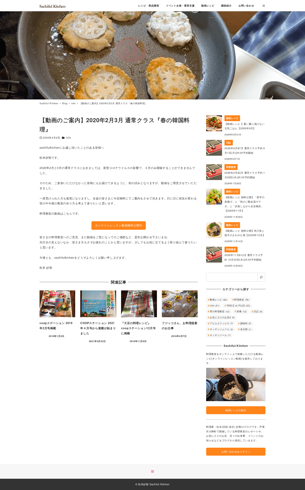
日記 (258, 311)
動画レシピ (218, 299)
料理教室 (241, 299)
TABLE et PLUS (238, 305)
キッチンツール (220, 335)
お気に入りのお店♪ (222, 317)
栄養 (241, 311)
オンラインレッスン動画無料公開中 (118, 225)
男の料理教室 (219, 311)
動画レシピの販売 (235, 410)
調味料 (245, 323)
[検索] (261, 277)
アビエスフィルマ (221, 323)
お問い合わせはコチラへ (236, 451)
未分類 (245, 329)
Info (68, 137)
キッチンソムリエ (221, 329)
